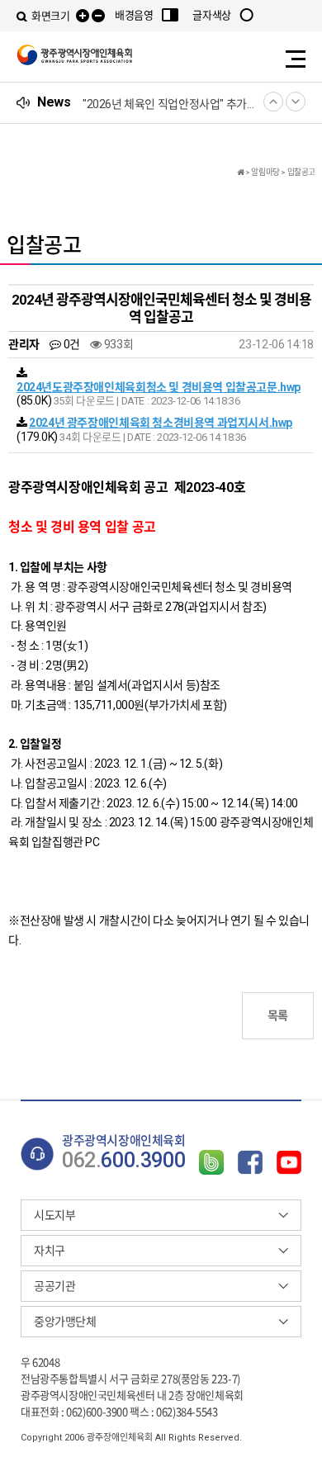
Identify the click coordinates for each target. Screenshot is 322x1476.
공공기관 (54, 1286)
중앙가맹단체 (65, 1321)
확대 (82, 16)
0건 (70, 344)
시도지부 (54, 1215)
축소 (98, 16)
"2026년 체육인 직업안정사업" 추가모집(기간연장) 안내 (169, 104)
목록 (278, 1015)
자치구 (49, 1250)
